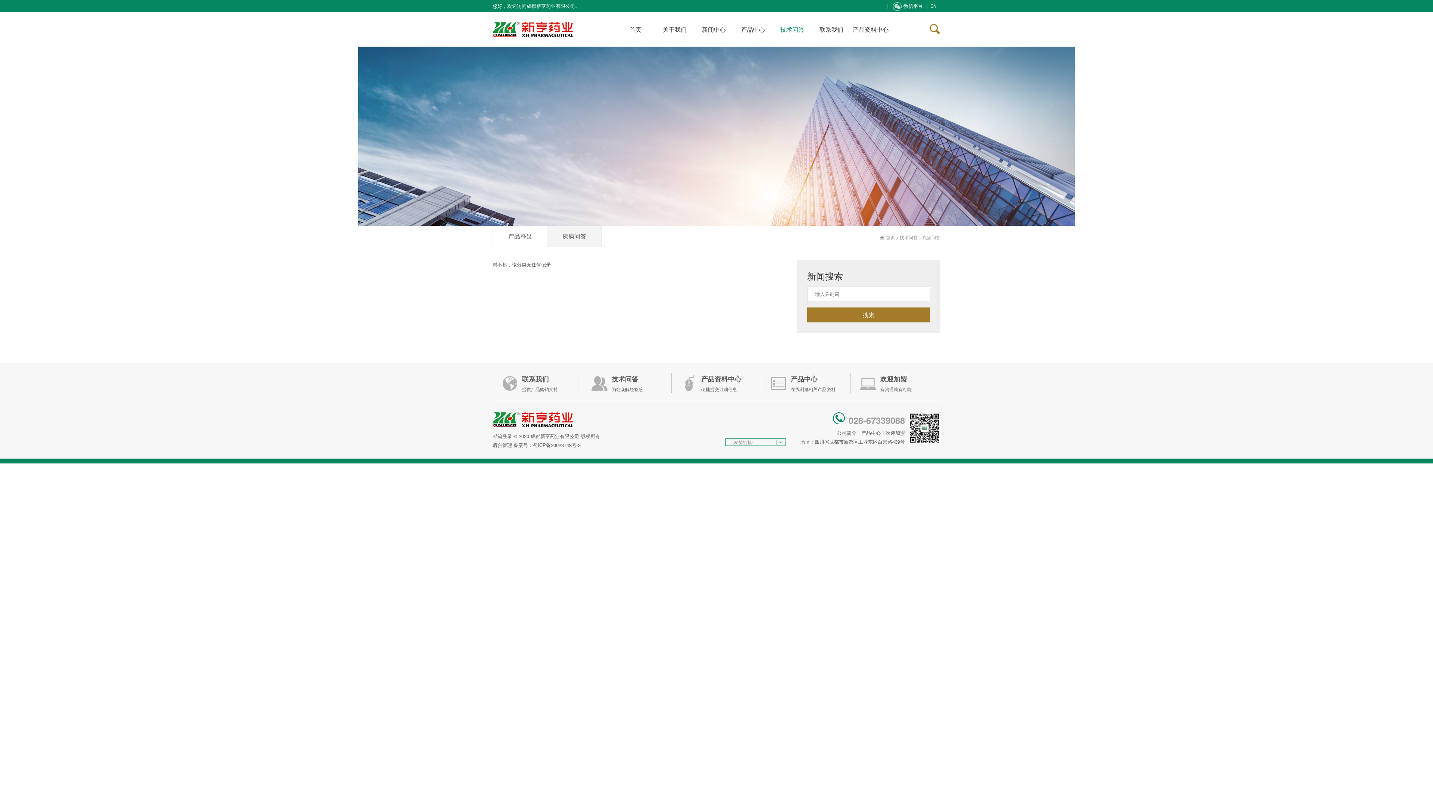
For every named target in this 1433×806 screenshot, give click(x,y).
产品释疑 (520, 236)
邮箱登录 (502, 436)
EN (933, 6)
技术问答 (792, 29)
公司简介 (846, 432)
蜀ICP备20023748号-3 (557, 445)
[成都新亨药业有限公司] (533, 20)
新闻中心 (714, 29)
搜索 (869, 314)
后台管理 (502, 445)
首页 (635, 29)
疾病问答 (574, 236)
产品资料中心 (871, 29)
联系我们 (831, 29)
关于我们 (675, 29)
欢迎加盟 (895, 432)
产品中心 (753, 29)
